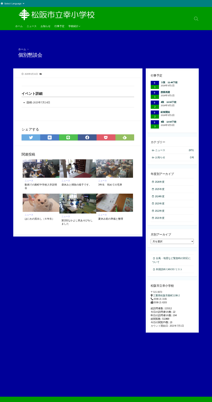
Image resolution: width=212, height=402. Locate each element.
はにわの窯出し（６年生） (39, 218)
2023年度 (159, 203)
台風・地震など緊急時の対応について (171, 260)
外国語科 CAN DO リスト (169, 269)
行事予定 (59, 26)
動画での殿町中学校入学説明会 (41, 186)
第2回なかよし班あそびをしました (77, 222)
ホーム (19, 26)
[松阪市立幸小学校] (58, 14)
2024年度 (159, 196)
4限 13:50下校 (168, 102)
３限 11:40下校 (169, 82)
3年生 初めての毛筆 (110, 184)
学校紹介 (73, 26)
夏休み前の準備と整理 (110, 218)
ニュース (32, 26)
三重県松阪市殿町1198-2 (166, 295)
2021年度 (159, 217)
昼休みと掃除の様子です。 (76, 184)
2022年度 (159, 210)
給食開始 (165, 111)
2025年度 (159, 189)
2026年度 (159, 181)
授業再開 (165, 92)
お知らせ (46, 26)
